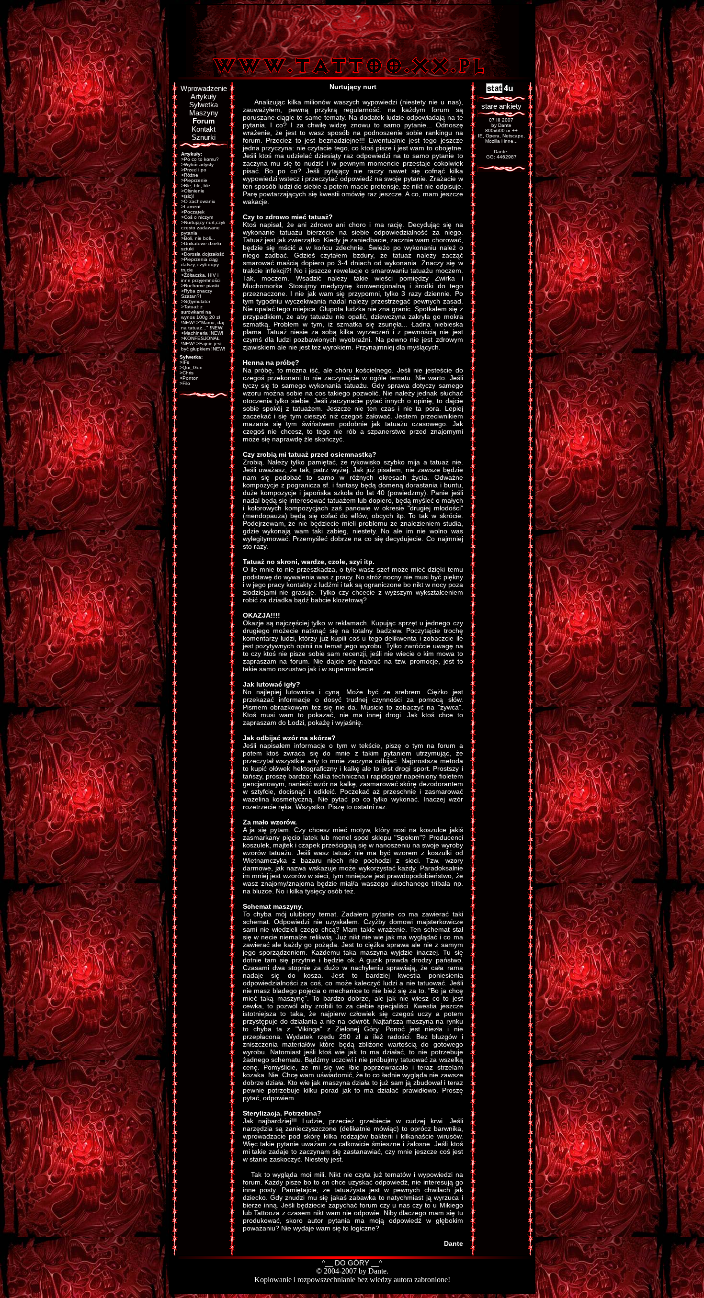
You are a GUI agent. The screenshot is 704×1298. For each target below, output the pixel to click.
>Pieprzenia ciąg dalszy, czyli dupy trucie (200, 264)
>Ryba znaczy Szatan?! (196, 293)
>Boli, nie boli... (198, 238)
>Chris (186, 372)
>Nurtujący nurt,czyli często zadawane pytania (203, 228)
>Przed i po (193, 169)
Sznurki (204, 137)
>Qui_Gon (191, 367)
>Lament (191, 206)
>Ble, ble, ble (195, 185)
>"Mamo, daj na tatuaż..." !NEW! (202, 325)
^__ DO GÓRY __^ (352, 1263)
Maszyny (203, 113)
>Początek (192, 211)
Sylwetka (203, 105)
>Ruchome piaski (200, 285)
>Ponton (189, 378)
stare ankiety (501, 106)
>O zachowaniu (198, 201)
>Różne (189, 175)
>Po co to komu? (200, 159)
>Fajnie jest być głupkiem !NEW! (203, 346)
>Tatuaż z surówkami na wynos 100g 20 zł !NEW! (200, 314)
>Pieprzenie (194, 180)
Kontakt (204, 129)
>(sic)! (187, 196)
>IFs (184, 362)
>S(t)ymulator (195, 301)
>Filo (185, 383)
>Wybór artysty (197, 164)
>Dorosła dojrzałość (202, 254)
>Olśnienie (192, 190)
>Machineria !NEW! (202, 333)
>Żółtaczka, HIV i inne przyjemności (200, 277)
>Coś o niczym (197, 217)
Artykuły (203, 96)
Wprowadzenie (204, 88)
